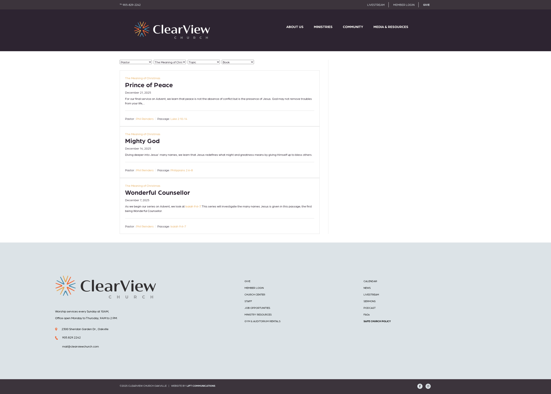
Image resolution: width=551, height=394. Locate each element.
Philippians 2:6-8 (181, 170)
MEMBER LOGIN (404, 4)
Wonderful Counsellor (157, 193)
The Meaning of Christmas (142, 78)
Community (353, 27)
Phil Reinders (145, 118)
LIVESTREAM (376, 4)
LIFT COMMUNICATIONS (201, 385)
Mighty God (142, 141)
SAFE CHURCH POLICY (377, 321)
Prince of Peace (149, 85)
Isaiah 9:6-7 (193, 206)
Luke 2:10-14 (178, 118)
